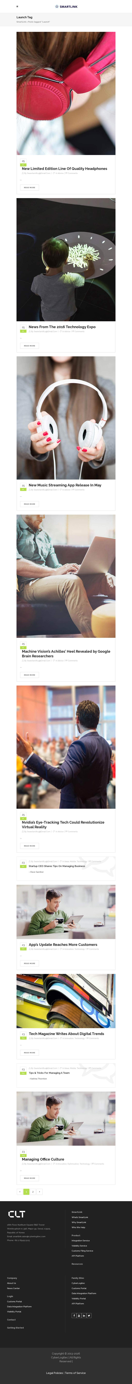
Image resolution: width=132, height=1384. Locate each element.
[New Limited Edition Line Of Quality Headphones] (66, 93)
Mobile (73, 861)
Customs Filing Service (82, 1251)
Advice (61, 173)
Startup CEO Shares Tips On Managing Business (57, 866)
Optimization (73, 1164)
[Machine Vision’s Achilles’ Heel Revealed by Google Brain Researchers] (66, 576)
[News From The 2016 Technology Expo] (66, 260)
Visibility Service (79, 1246)
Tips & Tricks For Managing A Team (49, 1072)
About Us (11, 1283)
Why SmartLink (79, 1222)
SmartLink (21, 22)
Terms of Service (75, 1373)
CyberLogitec (78, 1283)
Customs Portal (14, 1301)
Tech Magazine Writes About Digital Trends (66, 1034)
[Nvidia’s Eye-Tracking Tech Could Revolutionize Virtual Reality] (66, 747)
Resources (77, 1264)
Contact (11, 1320)
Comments (73, 173)
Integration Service (81, 1240)
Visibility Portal (14, 1311)
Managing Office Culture (43, 1159)
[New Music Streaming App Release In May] (66, 418)
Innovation (69, 949)
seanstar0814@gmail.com (38, 173)
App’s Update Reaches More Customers (63, 945)
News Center (13, 1288)
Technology (82, 861)
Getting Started (15, 1328)
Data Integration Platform (19, 1306)
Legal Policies (54, 1373)
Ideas (66, 861)
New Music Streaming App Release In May (65, 485)
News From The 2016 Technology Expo (62, 327)
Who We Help (78, 1227)
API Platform (78, 1256)
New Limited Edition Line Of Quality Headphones (64, 169)
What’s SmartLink (80, 1217)
